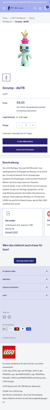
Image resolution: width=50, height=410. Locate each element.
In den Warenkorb (25, 141)
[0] (45, 8)
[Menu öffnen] (4, 8)
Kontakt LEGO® (11, 232)
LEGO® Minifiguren (18, 18)
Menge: (6, 125)
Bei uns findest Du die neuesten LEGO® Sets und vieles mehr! (25, 2)
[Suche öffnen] (35, 8)
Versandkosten (32, 107)
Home (5, 18)
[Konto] (40, 8)
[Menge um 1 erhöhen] (33, 125)
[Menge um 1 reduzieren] (19, 125)
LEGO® (5, 94)
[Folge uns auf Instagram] (9, 317)
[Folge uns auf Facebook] (4, 317)
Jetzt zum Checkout (25, 149)
